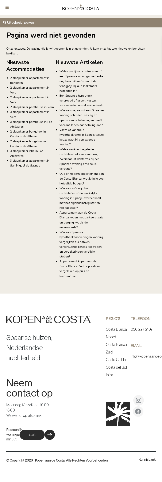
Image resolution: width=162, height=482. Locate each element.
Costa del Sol (116, 367)
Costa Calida (116, 359)
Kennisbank (147, 460)
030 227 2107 (142, 329)
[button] (37, 434)
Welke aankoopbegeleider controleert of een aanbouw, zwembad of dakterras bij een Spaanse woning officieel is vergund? (79, 159)
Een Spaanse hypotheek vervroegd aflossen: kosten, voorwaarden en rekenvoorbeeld (81, 100)
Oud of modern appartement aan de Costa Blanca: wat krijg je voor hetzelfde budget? (82, 178)
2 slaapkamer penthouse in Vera (32, 107)
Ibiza (109, 375)
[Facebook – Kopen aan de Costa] (138, 413)
